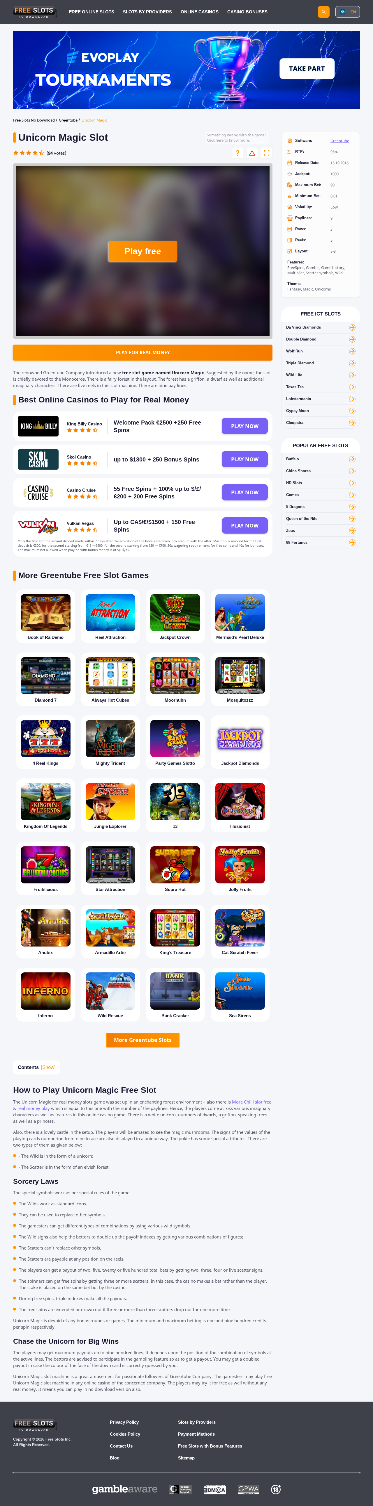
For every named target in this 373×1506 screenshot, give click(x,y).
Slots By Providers (147, 11)
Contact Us (121, 1445)
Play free (142, 251)
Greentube (339, 140)
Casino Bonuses (247, 11)
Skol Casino (79, 457)
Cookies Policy (125, 1434)
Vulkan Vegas (80, 523)
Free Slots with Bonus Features (210, 1445)
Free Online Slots (91, 11)
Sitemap (186, 1457)
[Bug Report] (252, 153)
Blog (114, 1457)
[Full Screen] (266, 153)
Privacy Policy (124, 1422)
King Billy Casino (84, 423)
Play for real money (143, 352)
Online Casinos (200, 11)
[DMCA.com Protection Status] (215, 1489)
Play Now (244, 426)
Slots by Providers (197, 1422)
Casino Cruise (81, 490)
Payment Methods (196, 1434)
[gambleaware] (124, 1489)
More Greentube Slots (143, 1039)
